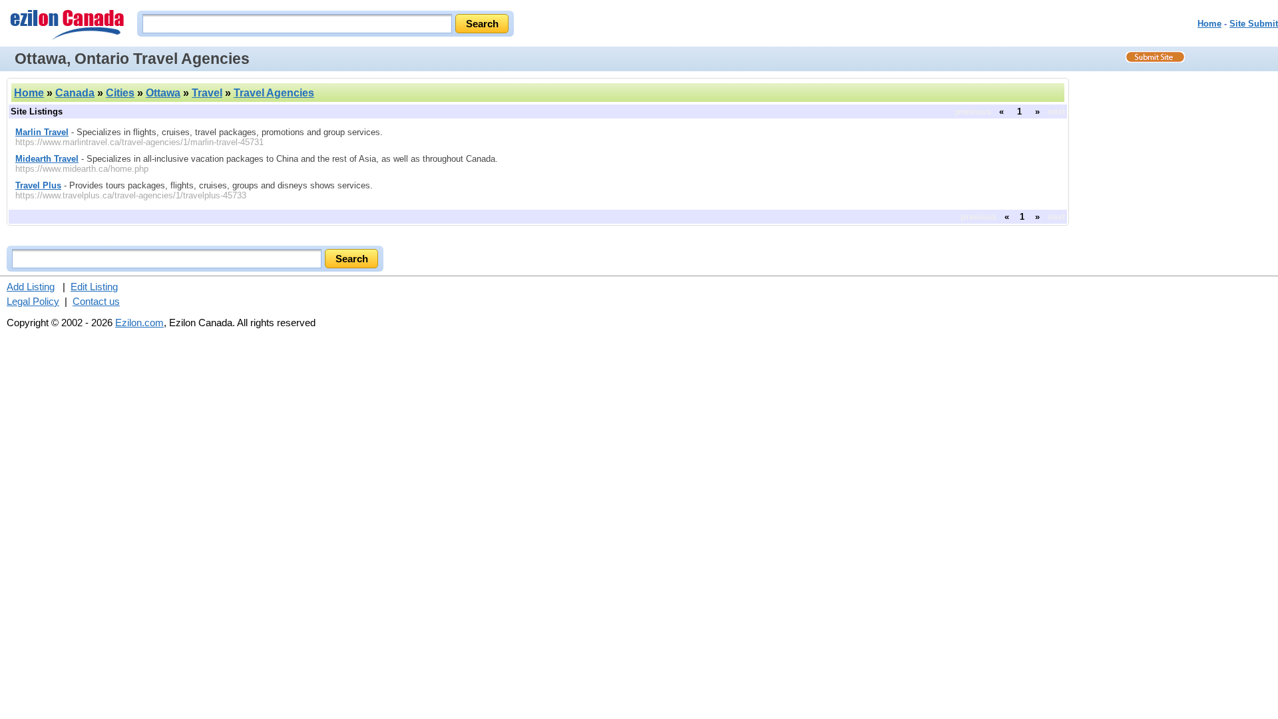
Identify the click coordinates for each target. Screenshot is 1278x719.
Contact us (96, 301)
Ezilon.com (139, 322)
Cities (120, 93)
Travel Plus (38, 185)
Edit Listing (94, 286)
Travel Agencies (274, 93)
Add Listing (31, 286)
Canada (75, 93)
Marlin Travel (42, 132)
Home (1209, 24)
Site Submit (1253, 24)
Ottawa (163, 93)
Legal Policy (33, 301)
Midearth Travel (47, 159)
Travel (207, 93)
